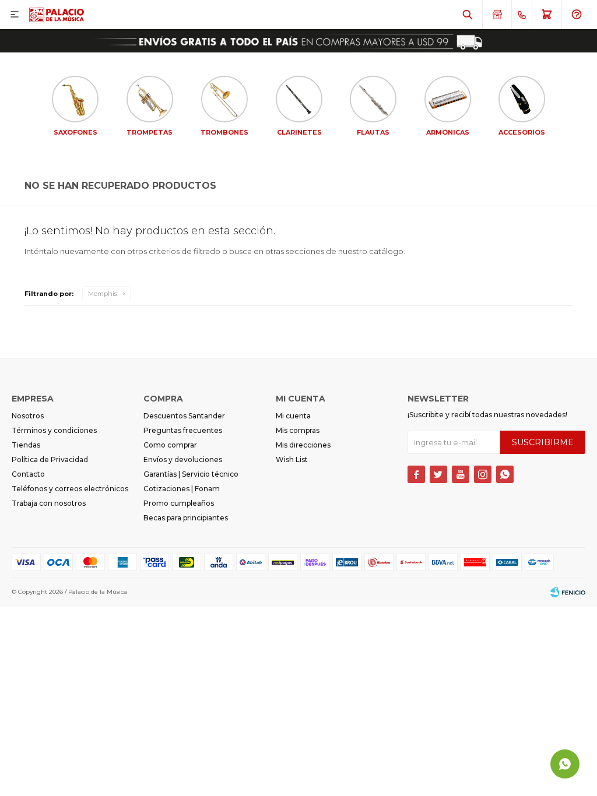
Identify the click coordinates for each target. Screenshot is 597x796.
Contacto (28, 474)
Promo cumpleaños (178, 503)
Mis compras (297, 430)
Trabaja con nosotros (49, 503)
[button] (467, 14)
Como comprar (170, 445)
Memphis (102, 294)
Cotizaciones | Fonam (181, 488)
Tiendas (26, 445)
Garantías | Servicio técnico (190, 474)
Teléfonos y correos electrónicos (70, 488)
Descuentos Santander (184, 415)
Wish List (292, 459)
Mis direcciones (303, 445)
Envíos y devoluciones (182, 459)
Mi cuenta (293, 415)
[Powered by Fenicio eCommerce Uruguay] (567, 592)
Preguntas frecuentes (182, 430)
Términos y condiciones (54, 430)
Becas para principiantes (185, 517)
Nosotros (28, 415)
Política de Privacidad (50, 459)
